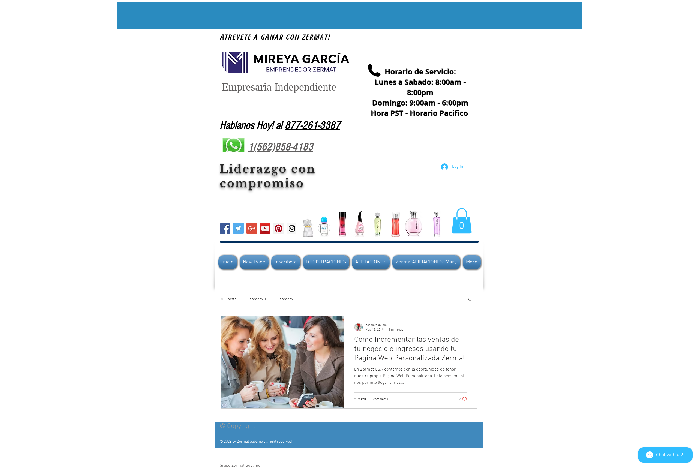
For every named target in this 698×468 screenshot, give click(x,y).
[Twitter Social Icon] (238, 228)
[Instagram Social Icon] (292, 228)
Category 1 (256, 299)
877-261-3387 (312, 125)
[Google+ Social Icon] (251, 228)
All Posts (228, 299)
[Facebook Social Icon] (225, 228)
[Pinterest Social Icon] (278, 228)
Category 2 (286, 299)
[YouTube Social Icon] (265, 228)
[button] (461, 220)
